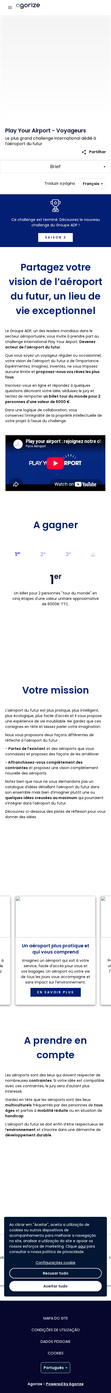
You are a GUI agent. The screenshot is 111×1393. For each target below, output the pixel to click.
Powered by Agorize (65, 1384)
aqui (82, 1246)
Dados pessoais (55, 1341)
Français (91, 183)
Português (54, 1367)
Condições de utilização (55, 1329)
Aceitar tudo (55, 1286)
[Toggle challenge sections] (55, 166)
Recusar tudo (55, 1273)
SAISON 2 (55, 237)
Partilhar (93, 152)
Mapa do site (55, 1318)
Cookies (56, 1353)
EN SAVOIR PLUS (55, 992)
